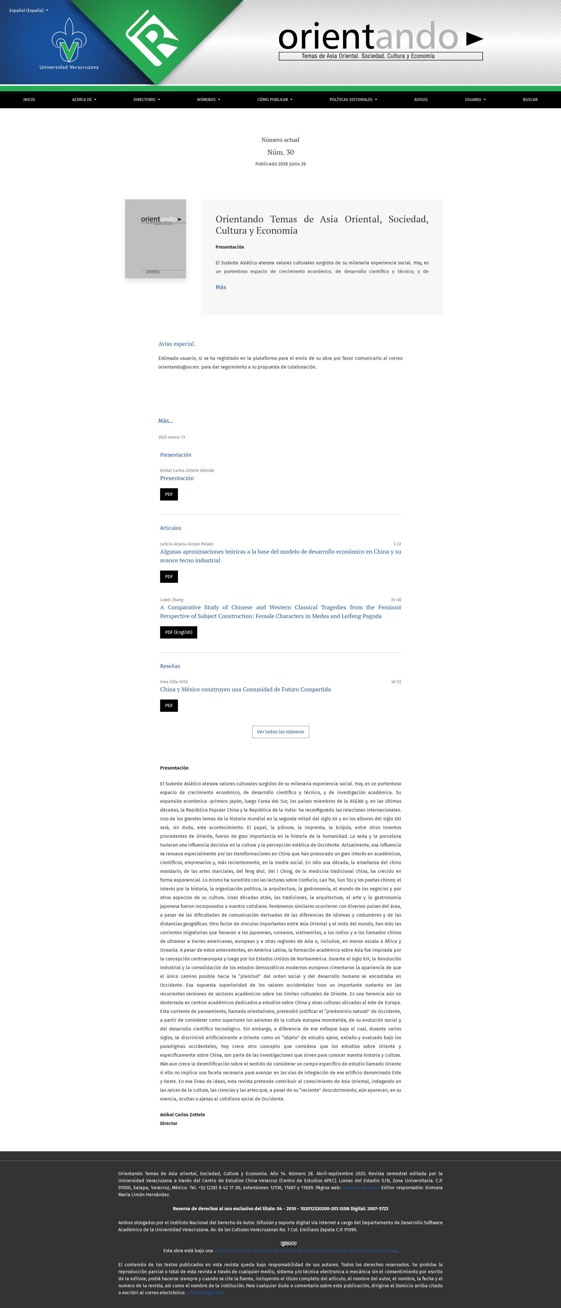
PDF (169, 494)
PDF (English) (178, 632)
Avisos (421, 99)
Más (221, 287)
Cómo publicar (273, 99)
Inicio (29, 99)
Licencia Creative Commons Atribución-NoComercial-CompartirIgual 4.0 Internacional (305, 1250)
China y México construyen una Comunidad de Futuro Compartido (245, 689)
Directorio (145, 99)
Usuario (473, 99)
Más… (165, 420)
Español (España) (31, 10)
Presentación (177, 478)
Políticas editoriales (352, 99)
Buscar (530, 99)
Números (207, 99)
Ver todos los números (280, 732)
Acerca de (82, 99)
